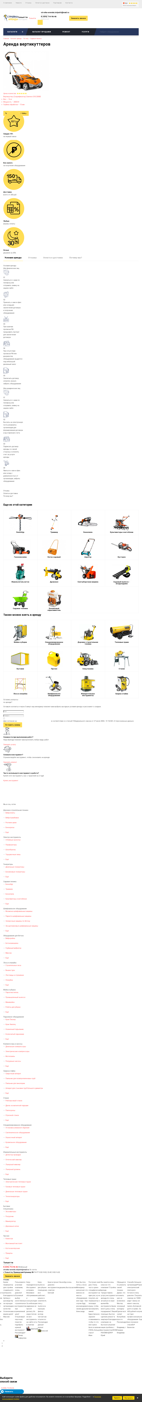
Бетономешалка (12, 943)
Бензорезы (10, 827)
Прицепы (9, 1253)
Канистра (9, 1239)
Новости (19, 3)
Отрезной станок (12, 1115)
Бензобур (9, 884)
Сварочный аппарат (13, 1074)
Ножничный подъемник (15, 1029)
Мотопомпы (10, 1056)
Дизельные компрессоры (16, 1047)
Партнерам (57, 3)
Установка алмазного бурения (17, 1128)
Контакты (69, 3)
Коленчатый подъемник (15, 1034)
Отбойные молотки (13, 840)
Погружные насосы (13, 1061)
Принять (117, 1398)
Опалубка (9, 980)
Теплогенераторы (13, 1196)
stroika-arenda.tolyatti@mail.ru (55, 12)
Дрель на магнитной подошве (17, 1106)
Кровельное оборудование (16, 1142)
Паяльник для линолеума (15, 1083)
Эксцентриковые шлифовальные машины (22, 926)
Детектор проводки (13, 1155)
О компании (7, 3)
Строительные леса (13, 965)
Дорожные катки (12, 1226)
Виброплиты (10, 813)
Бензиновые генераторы (15, 872)
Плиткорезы (10, 1110)
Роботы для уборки (13, 1007)
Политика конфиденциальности (15, 1353)
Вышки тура (10, 970)
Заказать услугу (9, 745)
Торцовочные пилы (13, 855)
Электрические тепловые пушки (18, 1182)
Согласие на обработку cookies (15, 1363)
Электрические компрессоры (17, 1051)
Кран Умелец (11, 1024)
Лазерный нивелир (13, 1165)
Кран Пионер (11, 1019)
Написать (9, 1391)
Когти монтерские (13, 1248)
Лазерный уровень (13, 1169)
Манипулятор (11, 1221)
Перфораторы (11, 845)
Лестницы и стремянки (15, 975)
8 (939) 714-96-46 (48, 17)
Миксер (9, 953)
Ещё (7, 832)
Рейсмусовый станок (14, 1101)
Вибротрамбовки (12, 818)
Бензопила (10, 894)
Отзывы (28, 3)
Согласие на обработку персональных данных (21, 1358)
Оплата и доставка (42, 3)
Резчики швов (11, 823)
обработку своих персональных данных (34, 721)
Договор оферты (10, 1367)
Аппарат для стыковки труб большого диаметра (24, 1088)
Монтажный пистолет (14, 1243)
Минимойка (10, 1002)
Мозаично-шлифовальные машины (19, 911)
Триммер (9, 889)
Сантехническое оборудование (18, 1133)
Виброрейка (10, 938)
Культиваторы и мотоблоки (16, 899)
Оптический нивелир (14, 1160)
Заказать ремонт (10, 762)
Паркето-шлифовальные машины (18, 916)
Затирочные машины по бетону (18, 921)
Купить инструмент (10, 781)
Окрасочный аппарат (14, 1137)
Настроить (128, 1398)
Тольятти (23, 17)
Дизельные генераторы (15, 867)
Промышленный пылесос (16, 997)
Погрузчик (10, 1216)
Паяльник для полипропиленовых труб (20, 1078)
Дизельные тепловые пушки (16, 1192)
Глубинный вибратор (13, 948)
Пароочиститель (12, 992)
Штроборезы (11, 850)
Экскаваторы (11, 1212)
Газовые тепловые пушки (15, 1187)
